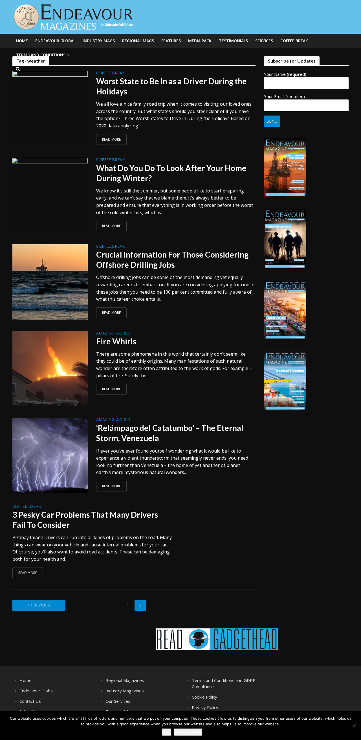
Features (171, 40)
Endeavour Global (55, 40)
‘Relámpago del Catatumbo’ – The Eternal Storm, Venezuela (169, 433)
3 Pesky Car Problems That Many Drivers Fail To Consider (85, 519)
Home (22, 40)
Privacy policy (188, 732)
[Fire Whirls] (50, 368)
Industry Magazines (124, 691)
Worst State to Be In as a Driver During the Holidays (171, 86)
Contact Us (30, 701)
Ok (166, 732)
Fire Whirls (116, 341)
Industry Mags (99, 40)
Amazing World (113, 333)
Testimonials (233, 40)
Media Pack (200, 40)
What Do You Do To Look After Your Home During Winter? (171, 173)
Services (264, 40)
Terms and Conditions (40, 54)
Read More (111, 139)
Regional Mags (138, 40)
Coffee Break (294, 40)
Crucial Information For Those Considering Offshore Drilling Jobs (172, 259)
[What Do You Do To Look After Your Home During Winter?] (50, 195)
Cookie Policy (204, 697)
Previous (40, 605)
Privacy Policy (205, 707)
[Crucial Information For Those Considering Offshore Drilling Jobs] (50, 281)
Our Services (117, 701)
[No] (354, 725)
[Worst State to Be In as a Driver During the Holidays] (50, 108)
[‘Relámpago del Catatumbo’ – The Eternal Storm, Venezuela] (50, 455)
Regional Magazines (124, 680)
